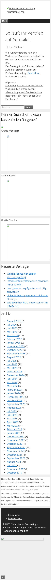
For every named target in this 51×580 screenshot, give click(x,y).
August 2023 (14, 407)
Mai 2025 (12, 368)
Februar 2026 (14, 339)
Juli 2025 (12, 360)
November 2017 (16, 469)
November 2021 (16, 451)
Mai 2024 (12, 382)
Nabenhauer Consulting (24, 524)
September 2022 (16, 447)
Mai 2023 (12, 418)
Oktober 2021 (14, 454)
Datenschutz (15, 518)
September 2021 (16, 458)
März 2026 (13, 335)
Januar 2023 (14, 433)
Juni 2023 (12, 414)
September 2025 (16, 353)
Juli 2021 (12, 465)
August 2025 (14, 357)
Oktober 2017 (14, 472)
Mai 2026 (12, 331)
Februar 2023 (14, 429)
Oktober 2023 (14, 400)
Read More (34, 73)
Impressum (14, 515)
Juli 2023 (12, 411)
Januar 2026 (14, 342)
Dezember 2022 (16, 436)
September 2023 (16, 404)
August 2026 (14, 321)
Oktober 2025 (14, 349)
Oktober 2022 (14, 443)
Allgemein (10, 82)
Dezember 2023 (16, 396)
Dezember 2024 (16, 375)
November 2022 (16, 440)
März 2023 (13, 425)
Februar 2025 (14, 371)
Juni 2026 (12, 328)
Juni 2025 (12, 364)
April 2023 (13, 422)
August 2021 (14, 461)
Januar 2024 (14, 393)
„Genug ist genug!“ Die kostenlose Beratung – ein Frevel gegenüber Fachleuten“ (23, 96)
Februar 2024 (14, 389)
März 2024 (13, 386)
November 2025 (16, 346)
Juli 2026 (12, 324)
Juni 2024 (12, 378)
